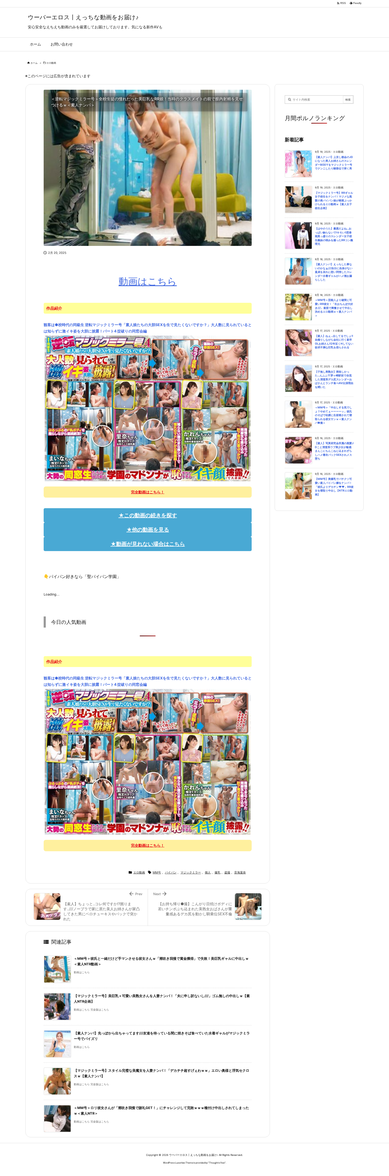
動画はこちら (148, 281)
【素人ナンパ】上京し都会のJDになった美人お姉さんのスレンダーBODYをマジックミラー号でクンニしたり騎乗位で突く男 (334, 162)
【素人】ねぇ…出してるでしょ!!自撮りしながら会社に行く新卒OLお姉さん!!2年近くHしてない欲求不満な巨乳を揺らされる (334, 341)
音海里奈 (240, 872)
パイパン (171, 872)
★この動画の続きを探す (148, 515)
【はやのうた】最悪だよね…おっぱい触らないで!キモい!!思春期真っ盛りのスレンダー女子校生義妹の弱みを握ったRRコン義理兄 (334, 236)
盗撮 (227, 872)
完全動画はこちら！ (147, 492)
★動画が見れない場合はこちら (148, 544)
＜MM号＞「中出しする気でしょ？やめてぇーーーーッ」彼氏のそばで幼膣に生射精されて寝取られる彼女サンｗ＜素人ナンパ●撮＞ (333, 415)
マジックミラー (190, 872)
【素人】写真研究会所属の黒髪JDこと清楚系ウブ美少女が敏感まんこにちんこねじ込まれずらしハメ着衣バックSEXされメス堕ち (334, 450)
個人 (208, 872)
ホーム (34, 62)
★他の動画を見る (147, 529)
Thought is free (217, 1162)
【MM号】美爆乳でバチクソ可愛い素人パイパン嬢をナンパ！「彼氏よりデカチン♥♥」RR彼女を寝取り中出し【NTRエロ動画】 (334, 486)
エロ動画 (51, 62)
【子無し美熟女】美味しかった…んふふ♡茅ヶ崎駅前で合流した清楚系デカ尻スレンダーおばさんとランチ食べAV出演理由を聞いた (334, 379)
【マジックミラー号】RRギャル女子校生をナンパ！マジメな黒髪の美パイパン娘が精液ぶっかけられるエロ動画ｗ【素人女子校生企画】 (334, 200)
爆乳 (217, 872)
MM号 (157, 872)
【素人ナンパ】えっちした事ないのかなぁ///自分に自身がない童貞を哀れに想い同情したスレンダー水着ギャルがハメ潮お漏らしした (333, 272)
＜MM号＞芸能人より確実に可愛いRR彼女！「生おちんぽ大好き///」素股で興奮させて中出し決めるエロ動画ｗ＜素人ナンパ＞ (334, 307)
